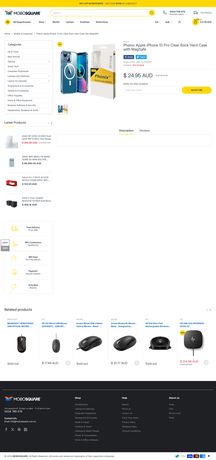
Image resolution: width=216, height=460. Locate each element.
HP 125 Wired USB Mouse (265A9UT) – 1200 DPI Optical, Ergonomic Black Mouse (54, 325)
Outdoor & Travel (83, 426)
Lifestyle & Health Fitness (87, 431)
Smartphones (81, 404)
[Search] (151, 12)
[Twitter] (12, 429)
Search (125, 404)
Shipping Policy (129, 426)
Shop (171, 404)
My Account (175, 413)
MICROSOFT (12, 319)
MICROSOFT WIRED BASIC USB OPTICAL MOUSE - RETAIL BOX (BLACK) (20, 325)
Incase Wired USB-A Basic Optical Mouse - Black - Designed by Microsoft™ (89, 325)
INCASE (79, 319)
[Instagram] (25, 429)
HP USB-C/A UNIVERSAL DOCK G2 (192, 324)
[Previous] (51, 123)
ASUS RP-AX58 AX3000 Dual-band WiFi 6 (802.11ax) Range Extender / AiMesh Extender (37, 137)
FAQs (171, 417)
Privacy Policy (128, 422)
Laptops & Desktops (84, 409)
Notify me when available (135, 84)
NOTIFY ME (196, 90)
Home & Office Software (86, 440)
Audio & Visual (82, 422)
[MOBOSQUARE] (22, 13)
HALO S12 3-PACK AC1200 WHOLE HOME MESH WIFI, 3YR (35, 179)
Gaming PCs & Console (86, 417)
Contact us (127, 413)
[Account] (179, 22)
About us (126, 409)
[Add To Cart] (68, 363)
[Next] (48, 123)
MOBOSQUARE (20, 456)
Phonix (126, 42)
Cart (171, 409)
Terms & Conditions (131, 431)
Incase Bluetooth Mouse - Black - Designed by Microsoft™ (124, 325)
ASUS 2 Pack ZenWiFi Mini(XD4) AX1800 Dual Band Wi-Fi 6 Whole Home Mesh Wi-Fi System (37, 199)
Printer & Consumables (86, 435)
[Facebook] (6, 429)
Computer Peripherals (85, 413)
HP (43, 319)
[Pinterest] (19, 429)
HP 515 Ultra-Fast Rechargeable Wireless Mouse (157, 325)
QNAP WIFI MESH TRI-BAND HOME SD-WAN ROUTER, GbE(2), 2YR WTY (36, 158)
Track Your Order (130, 417)
